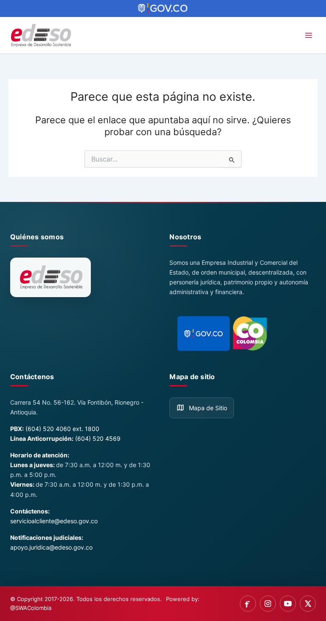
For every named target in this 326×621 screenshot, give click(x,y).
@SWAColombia (30, 607)
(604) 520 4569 (98, 438)
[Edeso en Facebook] (248, 603)
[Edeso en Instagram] (268, 603)
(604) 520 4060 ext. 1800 (62, 428)
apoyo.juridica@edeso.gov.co (51, 547)
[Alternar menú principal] (309, 35)
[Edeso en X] (308, 603)
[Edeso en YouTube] (288, 603)
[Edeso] (50, 278)
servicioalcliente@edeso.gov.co (54, 521)
